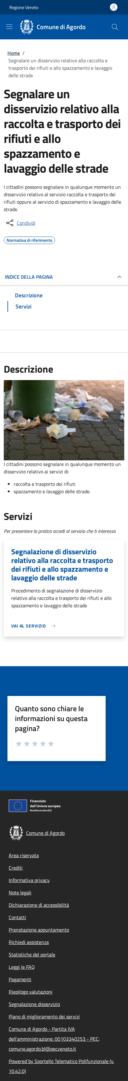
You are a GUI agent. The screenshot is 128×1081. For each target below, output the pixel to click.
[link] (34, 625)
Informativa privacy (29, 880)
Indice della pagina (29, 277)
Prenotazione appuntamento (39, 929)
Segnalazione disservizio (34, 1004)
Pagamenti (20, 979)
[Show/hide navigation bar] (9, 27)
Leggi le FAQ (22, 967)
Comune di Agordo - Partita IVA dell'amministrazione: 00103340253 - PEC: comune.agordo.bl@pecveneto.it (54, 1038)
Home (13, 53)
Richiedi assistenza (29, 942)
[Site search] (115, 27)
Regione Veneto (23, 7)
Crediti (16, 867)
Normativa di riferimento (29, 239)
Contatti (17, 917)
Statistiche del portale (32, 954)
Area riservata (24, 855)
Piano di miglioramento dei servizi (44, 1016)
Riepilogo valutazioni (31, 991)
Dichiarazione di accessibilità (39, 905)
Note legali (20, 892)
